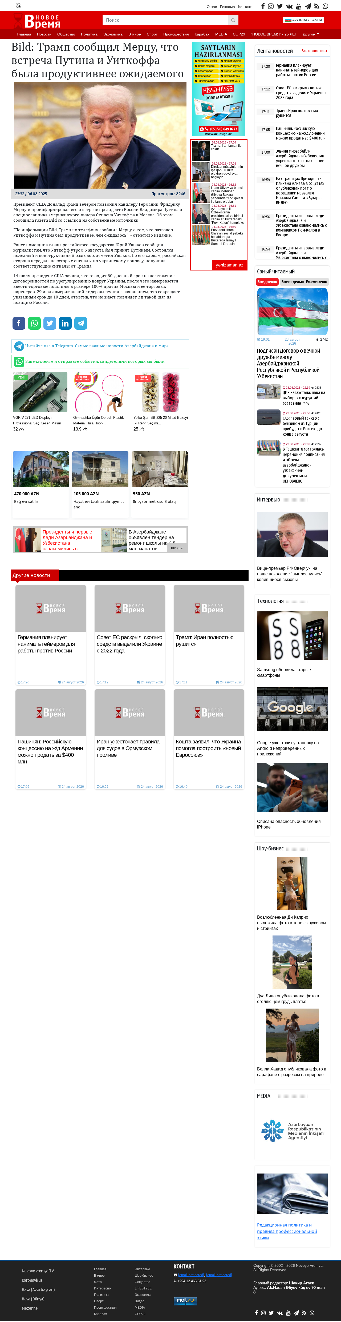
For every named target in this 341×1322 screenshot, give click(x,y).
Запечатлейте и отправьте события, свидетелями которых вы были (94, 361)
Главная (24, 34)
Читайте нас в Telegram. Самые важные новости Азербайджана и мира (96, 345)
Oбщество (66, 34)
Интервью (142, 1269)
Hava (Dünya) (33, 1299)
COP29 (239, 34)
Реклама (227, 7)
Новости (44, 34)
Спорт (152, 34)
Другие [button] (309, 34)
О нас (212, 7)
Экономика (113, 34)
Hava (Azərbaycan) (38, 1290)
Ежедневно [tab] (267, 282)
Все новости (312, 51)
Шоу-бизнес (144, 1275)
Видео (139, 1301)
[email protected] (191, 1275)
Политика (89, 34)
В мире (134, 34)
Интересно (102, 1288)
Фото (98, 1282)
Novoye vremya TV (38, 1271)
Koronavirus (32, 1280)
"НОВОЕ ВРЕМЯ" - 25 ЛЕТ (274, 34)
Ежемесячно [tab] (316, 282)
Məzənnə (30, 1308)
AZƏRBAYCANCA (306, 20)
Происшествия (176, 34)
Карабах (202, 34)
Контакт (244, 7)
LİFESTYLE (143, 1288)
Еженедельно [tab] (293, 282)
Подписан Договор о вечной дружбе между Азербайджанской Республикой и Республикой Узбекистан (288, 363)
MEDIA (221, 34)
